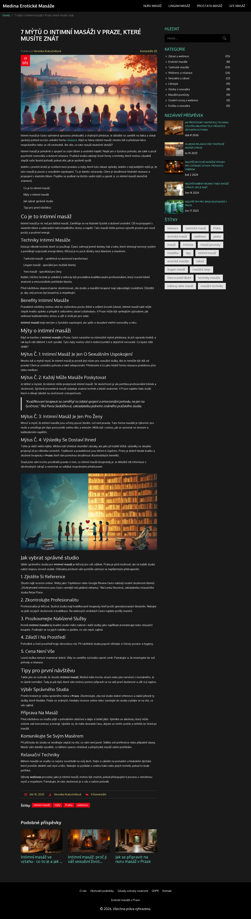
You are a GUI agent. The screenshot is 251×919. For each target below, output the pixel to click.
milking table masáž (180, 286)
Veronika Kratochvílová (47, 51)
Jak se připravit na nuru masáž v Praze (133, 859)
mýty (57, 805)
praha (217, 236)
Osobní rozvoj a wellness (199, 100)
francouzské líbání (179, 278)
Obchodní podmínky (102, 890)
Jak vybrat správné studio (38, 201)
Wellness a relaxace (199, 72)
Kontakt (167, 890)
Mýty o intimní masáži (36, 194)
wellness (82, 805)
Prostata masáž (209, 6)
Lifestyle (199, 83)
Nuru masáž (152, 6)
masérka (172, 253)
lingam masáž (176, 269)
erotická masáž (177, 236)
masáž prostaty (210, 245)
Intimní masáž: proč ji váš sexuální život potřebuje (87, 859)
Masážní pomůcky (199, 94)
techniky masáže (209, 278)
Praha (68, 805)
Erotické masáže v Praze (125, 900)
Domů (6, 15)
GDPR (155, 890)
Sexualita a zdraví (199, 78)
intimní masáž (42, 805)
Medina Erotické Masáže (28, 6)
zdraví (200, 261)
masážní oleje (201, 269)
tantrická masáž (196, 228)
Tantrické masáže (199, 67)
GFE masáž (237, 6)
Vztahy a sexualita (199, 89)
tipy (188, 253)
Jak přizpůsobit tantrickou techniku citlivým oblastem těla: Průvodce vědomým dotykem (207, 126)
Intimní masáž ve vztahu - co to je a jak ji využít (41, 859)
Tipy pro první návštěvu (37, 207)
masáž (171, 245)
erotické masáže (178, 261)
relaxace (72, 140)
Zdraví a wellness (199, 56)
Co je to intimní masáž (37, 188)
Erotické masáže (199, 61)
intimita (188, 245)
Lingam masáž (179, 6)
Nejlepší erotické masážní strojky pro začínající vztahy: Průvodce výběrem (205, 166)
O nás (83, 890)
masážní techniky (212, 286)
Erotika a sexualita (199, 105)
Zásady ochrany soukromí (132, 890)
